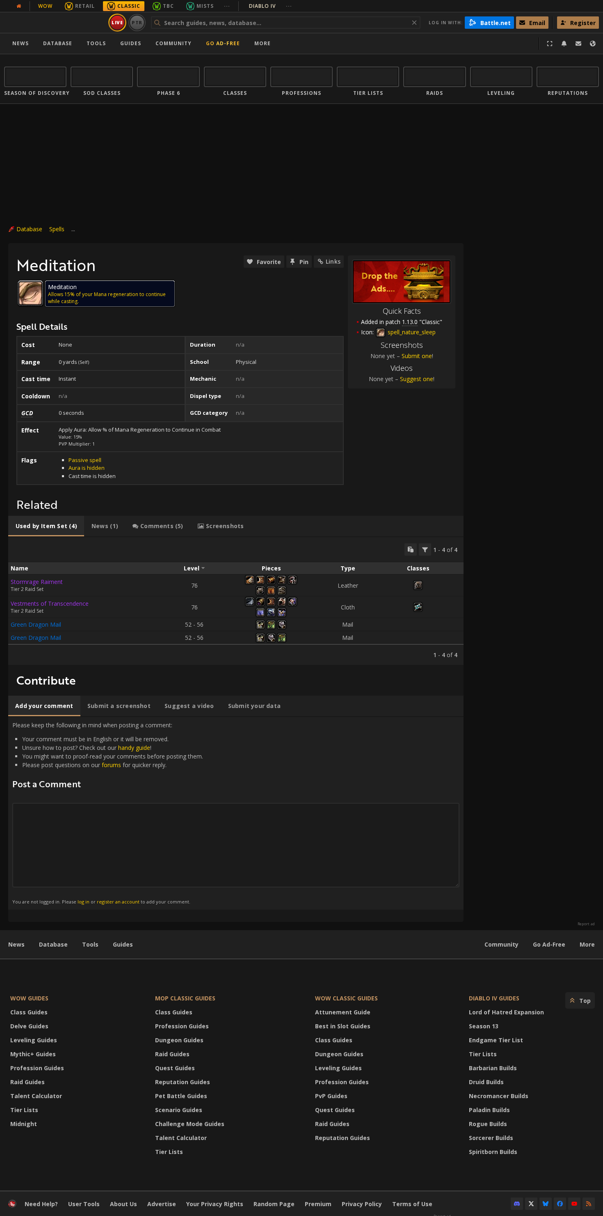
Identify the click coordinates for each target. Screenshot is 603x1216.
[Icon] (30, 293)
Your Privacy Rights (214, 1204)
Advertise (161, 1204)
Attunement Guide (342, 1012)
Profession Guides (37, 1068)
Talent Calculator (36, 1096)
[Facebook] (560, 1204)
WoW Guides (29, 998)
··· (227, 5)
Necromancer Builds (498, 1096)
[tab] (46, 526)
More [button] (262, 43)
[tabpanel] (236, 601)
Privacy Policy (362, 1204)
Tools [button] (96, 43)
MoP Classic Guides (185, 998)
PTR (137, 22)
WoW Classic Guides (346, 998)
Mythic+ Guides (33, 1054)
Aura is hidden (87, 467)
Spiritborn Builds (493, 1152)
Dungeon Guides (179, 1040)
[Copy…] (410, 549)
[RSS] (588, 1204)
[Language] (593, 43)
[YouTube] (574, 1204)
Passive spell (85, 460)
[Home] (54, 22)
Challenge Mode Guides (189, 1124)
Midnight (23, 1124)
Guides (130, 43)
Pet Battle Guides (181, 1096)
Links (333, 261)
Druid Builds (486, 1082)
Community (173, 43)
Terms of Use (412, 1204)
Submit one (417, 356)
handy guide (134, 748)
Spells (56, 229)
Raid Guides (27, 1082)
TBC (168, 5)
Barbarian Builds (493, 1068)
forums (111, 765)
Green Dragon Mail (36, 624)
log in (83, 902)
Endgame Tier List (496, 1040)
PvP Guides (331, 1096)
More (587, 944)
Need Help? (41, 1204)
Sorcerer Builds (491, 1138)
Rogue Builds (488, 1124)
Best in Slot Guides (342, 1026)
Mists (205, 5)
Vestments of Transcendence (50, 603)
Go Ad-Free (223, 43)
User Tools (84, 1204)
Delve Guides (29, 1026)
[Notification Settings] (564, 43)
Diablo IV (270, 5)
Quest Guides (175, 1068)
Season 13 (483, 1026)
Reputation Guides (182, 1082)
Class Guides (29, 1012)
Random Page (274, 1204)
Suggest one (416, 379)
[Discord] (517, 1204)
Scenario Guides (178, 1110)
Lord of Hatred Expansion (506, 1012)
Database (57, 43)
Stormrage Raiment (37, 582)
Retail (85, 5)
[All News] (18, 6)
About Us (123, 1204)
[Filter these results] (425, 549)
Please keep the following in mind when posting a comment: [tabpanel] (107, 813)
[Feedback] (578, 43)
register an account (118, 902)
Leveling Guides (33, 1040)
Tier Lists (24, 1110)
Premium (318, 1204)
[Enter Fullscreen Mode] (550, 43)
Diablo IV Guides (494, 998)
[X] (531, 1204)
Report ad (586, 924)
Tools (90, 944)
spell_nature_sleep (411, 332)
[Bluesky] (545, 1204)
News (20, 43)
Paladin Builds (489, 1110)
